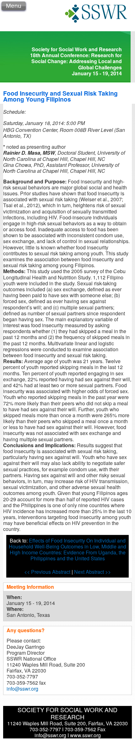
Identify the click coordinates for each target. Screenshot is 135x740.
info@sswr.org (22, 688)
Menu (13, 5)
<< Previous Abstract (48, 571)
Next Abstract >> (92, 571)
